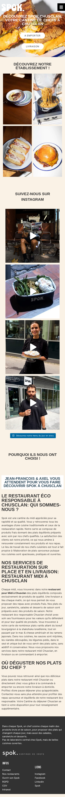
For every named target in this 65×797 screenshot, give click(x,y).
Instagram (40, 773)
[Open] (32, 236)
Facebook (40, 777)
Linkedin (39, 781)
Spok (37, 785)
